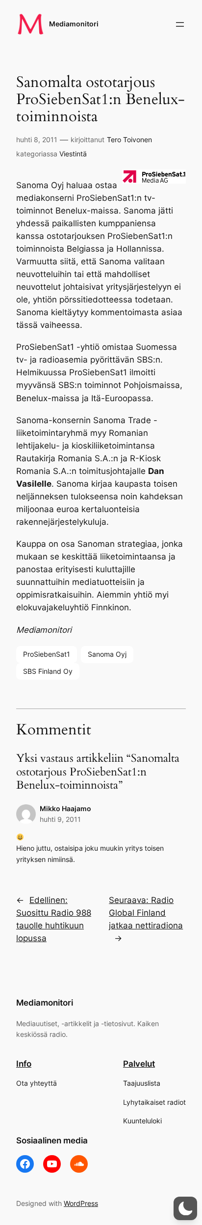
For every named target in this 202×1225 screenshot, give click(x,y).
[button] (185, 1208)
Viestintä (73, 154)
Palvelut (139, 1064)
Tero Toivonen (129, 139)
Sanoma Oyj (107, 654)
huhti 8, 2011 (36, 139)
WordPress (81, 1203)
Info (23, 1064)
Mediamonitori (74, 24)
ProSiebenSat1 (46, 654)
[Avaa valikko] (180, 24)
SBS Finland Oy (48, 671)
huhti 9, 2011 (60, 819)
